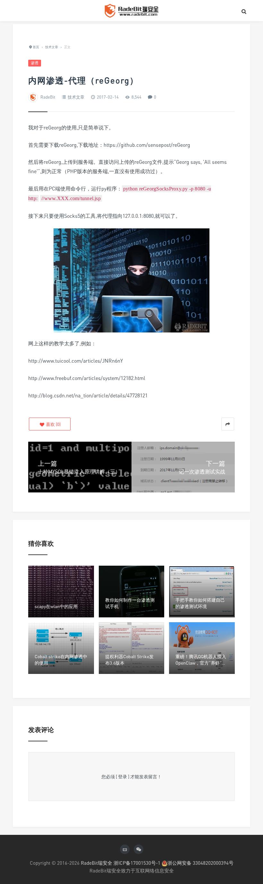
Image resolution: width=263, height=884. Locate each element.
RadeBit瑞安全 (96, 863)
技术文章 (76, 97)
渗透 (34, 62)
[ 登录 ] (122, 776)
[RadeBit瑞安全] (131, 10)
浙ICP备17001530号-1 (137, 863)
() (53, 424)
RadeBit (47, 97)
